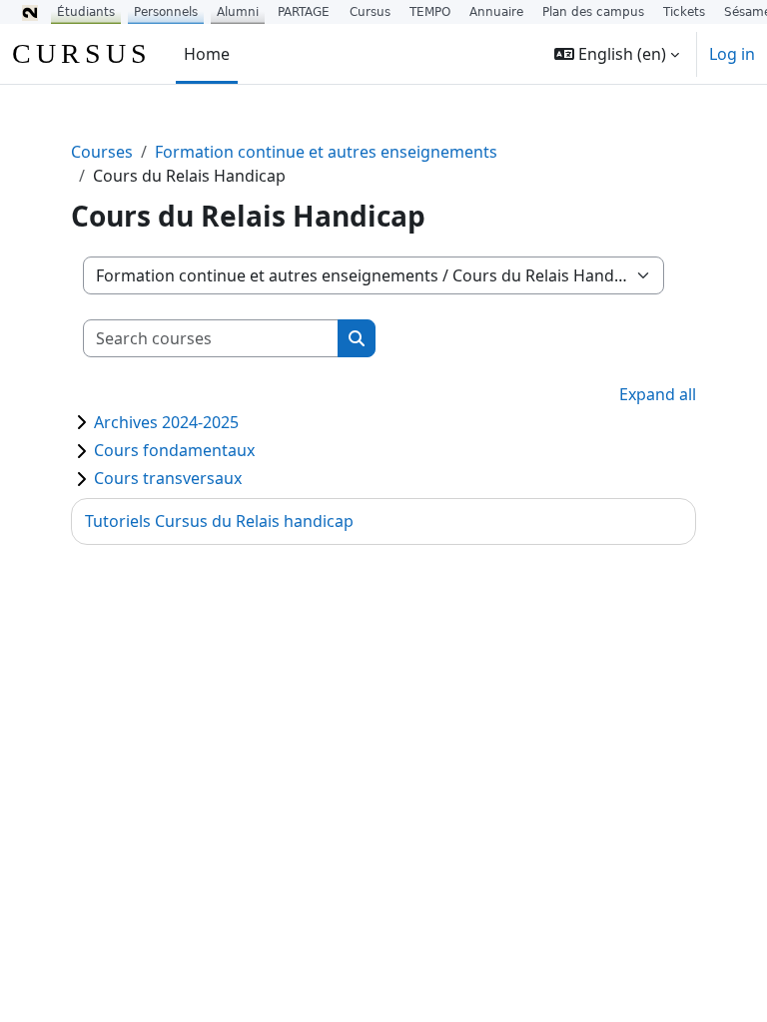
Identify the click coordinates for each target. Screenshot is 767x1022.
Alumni (238, 12)
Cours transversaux (168, 478)
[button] (616, 54)
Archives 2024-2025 (166, 422)
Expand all (657, 394)
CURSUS (82, 53)
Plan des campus (593, 12)
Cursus (370, 12)
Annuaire (496, 12)
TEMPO (429, 12)
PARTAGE (304, 12)
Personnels (166, 12)
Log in (732, 54)
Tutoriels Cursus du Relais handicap (219, 521)
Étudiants (86, 12)
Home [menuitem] (207, 54)
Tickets (684, 12)
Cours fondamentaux (174, 450)
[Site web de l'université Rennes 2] (30, 12)
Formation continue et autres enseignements (326, 152)
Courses (102, 152)
